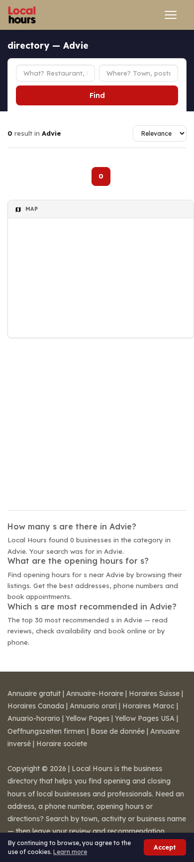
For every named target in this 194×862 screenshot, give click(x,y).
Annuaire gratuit (34, 693)
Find (97, 95)
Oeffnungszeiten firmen (46, 731)
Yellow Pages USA (145, 718)
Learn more (70, 852)
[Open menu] (171, 15)
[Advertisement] (97, 417)
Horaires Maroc (148, 705)
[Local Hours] (22, 15)
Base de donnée (118, 731)
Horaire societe (61, 743)
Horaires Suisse (154, 693)
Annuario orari (93, 705)
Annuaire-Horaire (94, 693)
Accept (165, 847)
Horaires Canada (35, 705)
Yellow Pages (87, 718)
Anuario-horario (33, 718)
